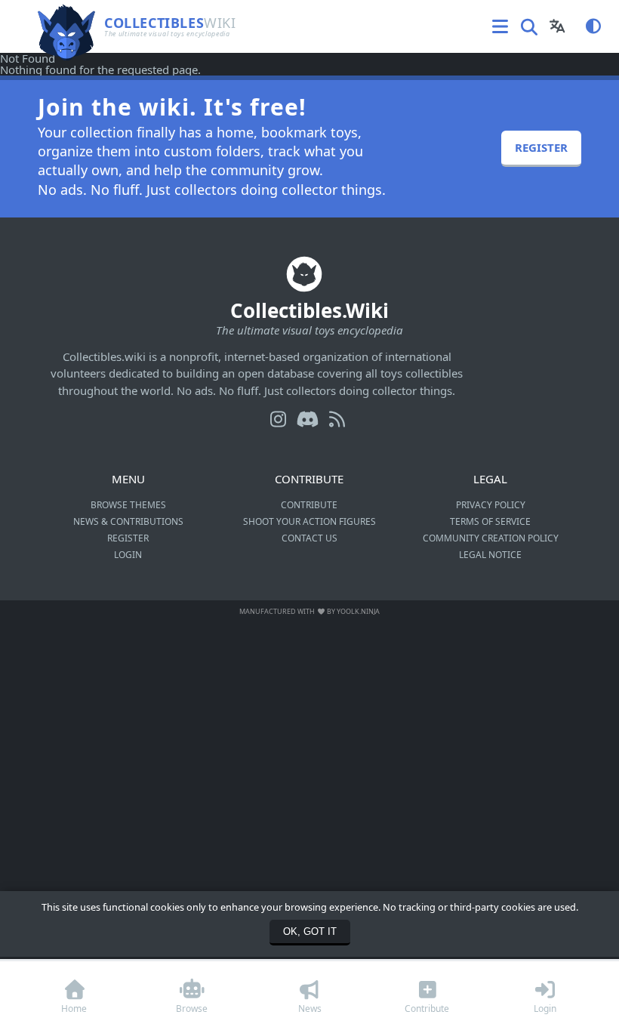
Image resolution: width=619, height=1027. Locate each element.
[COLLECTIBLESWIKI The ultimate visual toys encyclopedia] (118, 5)
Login (128, 554)
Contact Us (309, 538)
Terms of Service (490, 521)
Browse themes (128, 504)
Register (128, 538)
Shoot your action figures (309, 521)
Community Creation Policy (491, 538)
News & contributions (128, 521)
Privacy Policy (490, 504)
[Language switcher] (557, 26)
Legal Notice (490, 554)
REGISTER (541, 147)
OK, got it (310, 931)
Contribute (309, 504)
